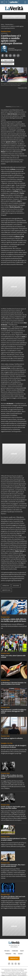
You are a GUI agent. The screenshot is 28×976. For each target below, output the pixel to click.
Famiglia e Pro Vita (6, 743)
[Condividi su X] (6, 55)
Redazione (8, 953)
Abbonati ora (14, 958)
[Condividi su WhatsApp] (10, 55)
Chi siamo (7, 950)
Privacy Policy (11, 973)
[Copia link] (18, 55)
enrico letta (16, 585)
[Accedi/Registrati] (25, 2)
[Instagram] (15, 964)
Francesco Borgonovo (15, 50)
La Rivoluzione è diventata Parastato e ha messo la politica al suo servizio (13, 683)
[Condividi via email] (14, 55)
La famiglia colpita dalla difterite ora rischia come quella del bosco (13, 620)
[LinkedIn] (19, 964)
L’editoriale (15, 950)
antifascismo (5, 585)
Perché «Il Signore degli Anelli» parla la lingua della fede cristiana (13, 807)
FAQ (15, 953)
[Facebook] (9, 964)
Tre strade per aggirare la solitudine (12, 738)
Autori (22, 950)
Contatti (20, 953)
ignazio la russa (6, 590)
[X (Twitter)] (12, 964)
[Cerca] (6, 2)
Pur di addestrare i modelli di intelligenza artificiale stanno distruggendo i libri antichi (13, 711)
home (2, 24)
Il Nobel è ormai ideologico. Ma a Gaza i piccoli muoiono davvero (13, 865)
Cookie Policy (18, 973)
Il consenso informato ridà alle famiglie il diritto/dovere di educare (13, 746)
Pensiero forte (9, 24)
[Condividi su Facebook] (2, 55)
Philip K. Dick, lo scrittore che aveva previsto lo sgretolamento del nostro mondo (12, 776)
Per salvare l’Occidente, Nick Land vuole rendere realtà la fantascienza (13, 897)
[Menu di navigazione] (2, 2)
